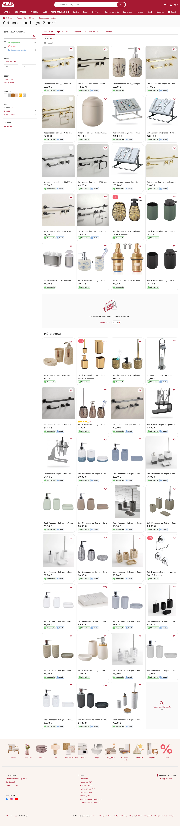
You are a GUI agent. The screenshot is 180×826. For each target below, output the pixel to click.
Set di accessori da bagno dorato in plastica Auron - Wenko (103, 375)
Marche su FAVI (86, 785)
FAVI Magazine (86, 792)
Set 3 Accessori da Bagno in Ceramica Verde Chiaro (66, 523)
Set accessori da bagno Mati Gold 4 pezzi (61, 84)
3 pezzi (7, 111)
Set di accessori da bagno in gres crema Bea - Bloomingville (139, 84)
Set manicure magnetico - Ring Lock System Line (134, 133)
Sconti (166, 757)
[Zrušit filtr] (12, 107)
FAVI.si (171, 816)
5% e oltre (8, 79)
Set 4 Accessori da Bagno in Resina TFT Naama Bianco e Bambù (140, 670)
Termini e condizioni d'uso (91, 799)
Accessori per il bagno (26, 18)
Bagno (10, 18)
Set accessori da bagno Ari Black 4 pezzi (95, 84)
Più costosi (108, 32)
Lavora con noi (12, 785)
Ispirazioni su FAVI (87, 789)
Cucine (83, 757)
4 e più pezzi (9, 114)
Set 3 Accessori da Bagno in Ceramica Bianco (63, 621)
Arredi (13, 757)
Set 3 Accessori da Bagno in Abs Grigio (129, 621)
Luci (55, 757)
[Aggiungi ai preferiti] (71, 49)
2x (90, 421)
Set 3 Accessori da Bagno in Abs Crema (61, 670)
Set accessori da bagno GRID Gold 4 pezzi (62, 133)
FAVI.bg (157, 816)
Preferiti (64, 32)
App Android (167, 779)
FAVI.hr (132, 816)
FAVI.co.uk (148, 816)
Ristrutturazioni (70, 757)
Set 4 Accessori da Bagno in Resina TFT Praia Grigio (135, 523)
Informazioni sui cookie (90, 803)
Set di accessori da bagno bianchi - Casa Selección (100, 670)
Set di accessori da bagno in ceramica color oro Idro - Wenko (139, 231)
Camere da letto (124, 759)
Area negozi (85, 796)
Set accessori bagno (47, 18)
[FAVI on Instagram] (11, 799)
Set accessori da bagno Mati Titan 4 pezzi (61, 182)
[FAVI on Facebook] (7, 799)
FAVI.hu (124, 816)
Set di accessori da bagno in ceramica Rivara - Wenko (136, 375)
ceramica (8, 126)
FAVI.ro (117, 816)
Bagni (97, 757)
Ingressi (152, 757)
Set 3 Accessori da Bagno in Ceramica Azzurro (132, 474)
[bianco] (5, 95)
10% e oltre (9, 83)
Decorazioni (28, 757)
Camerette (138, 757)
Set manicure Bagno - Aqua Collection (60, 474)
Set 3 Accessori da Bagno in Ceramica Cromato (98, 572)
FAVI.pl (109, 816)
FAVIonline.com (12, 816)
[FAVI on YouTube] (16, 799)
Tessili (41, 757)
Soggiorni (111, 757)
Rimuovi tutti (104, 322)
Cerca (121, 5)
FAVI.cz (94, 816)
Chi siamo (84, 779)
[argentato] (24, 95)
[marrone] (13, 95)
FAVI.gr (165, 816)
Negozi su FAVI (86, 782)
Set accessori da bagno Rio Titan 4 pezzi (130, 424)
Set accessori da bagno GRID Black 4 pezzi (96, 182)
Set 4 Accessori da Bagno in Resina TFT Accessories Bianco (69, 572)
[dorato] (20, 95)
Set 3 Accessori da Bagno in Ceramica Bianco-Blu (99, 474)
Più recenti (76, 32)
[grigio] (9, 95)
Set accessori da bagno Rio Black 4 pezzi (61, 424)
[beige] (16, 95)
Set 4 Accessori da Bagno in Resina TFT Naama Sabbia (136, 572)
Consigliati (48, 32)
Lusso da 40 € (10, 62)
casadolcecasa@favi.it (17, 779)
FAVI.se (139, 816)
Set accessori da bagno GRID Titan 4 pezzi (96, 231)
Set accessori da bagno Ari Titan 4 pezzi (61, 231)
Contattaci (10, 782)
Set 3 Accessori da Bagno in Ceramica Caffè (97, 523)
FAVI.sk (102, 816)
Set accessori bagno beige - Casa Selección (62, 375)
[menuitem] (6, 12)
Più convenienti (92, 32)
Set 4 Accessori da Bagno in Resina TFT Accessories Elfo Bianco (105, 621)
